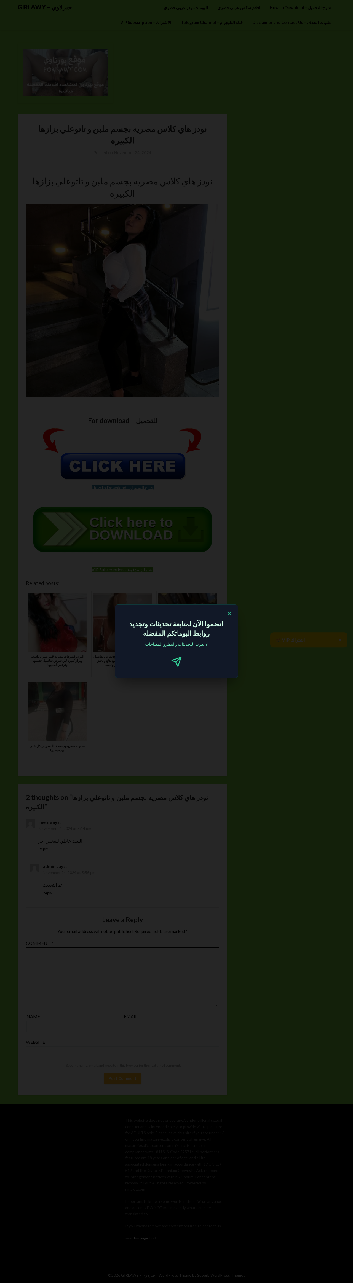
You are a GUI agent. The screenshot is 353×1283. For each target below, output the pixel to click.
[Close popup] (229, 614)
